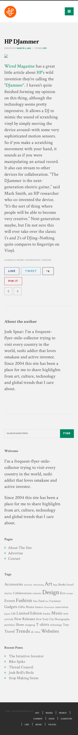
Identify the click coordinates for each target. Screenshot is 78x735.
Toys (66, 625)
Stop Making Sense (24, 677)
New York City (45, 619)
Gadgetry (66, 718)
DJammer (14, 85)
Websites (50, 631)
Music (20, 260)
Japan (7, 613)
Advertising (38, 584)
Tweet (31, 271)
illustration (49, 607)
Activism (28, 584)
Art (48, 583)
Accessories (13, 584)
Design (50, 592)
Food (41, 601)
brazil (70, 584)
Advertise (15, 553)
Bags (55, 584)
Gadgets (10, 260)
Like (11, 271)
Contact (14, 558)
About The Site (20, 547)
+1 (48, 271)
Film (35, 601)
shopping (30, 625)
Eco (62, 593)
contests (36, 593)
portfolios (9, 625)
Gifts (21, 607)
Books (62, 584)
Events (9, 600)
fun (47, 601)
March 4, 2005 (24, 48)
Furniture (55, 601)
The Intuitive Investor (26, 656)
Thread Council (21, 667)
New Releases (24, 618)
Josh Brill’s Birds (21, 672)
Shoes (20, 624)
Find (67, 433)
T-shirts (42, 624)
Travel (9, 631)
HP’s (40, 72)
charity (8, 593)
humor (39, 607)
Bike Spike (17, 661)
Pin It (13, 281)
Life (44, 48)
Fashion (24, 600)
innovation (61, 607)
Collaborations (22, 593)
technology (33, 260)
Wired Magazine (19, 66)
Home (30, 607)
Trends (46, 260)
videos (37, 632)
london (46, 613)
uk (32, 632)
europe (69, 593)
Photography (62, 619)
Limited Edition (29, 613)
